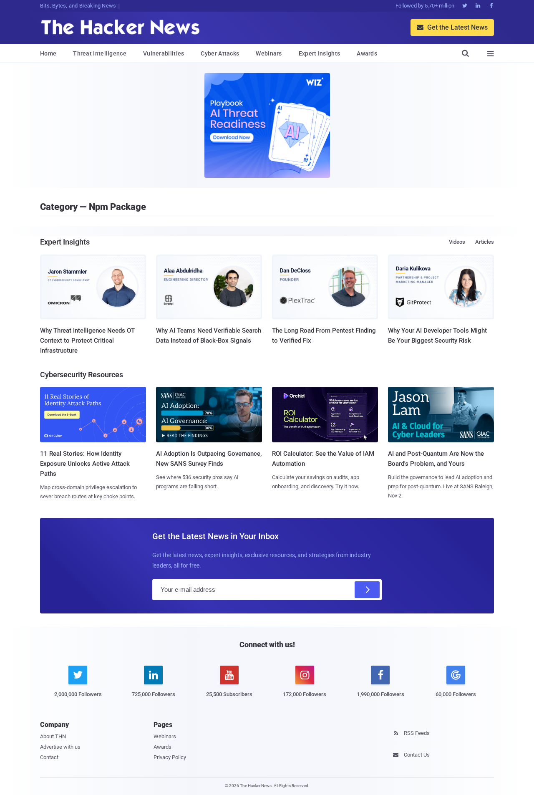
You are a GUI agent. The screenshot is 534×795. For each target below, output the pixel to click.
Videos (457, 242)
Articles (484, 242)
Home (48, 53)
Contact (49, 757)
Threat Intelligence (99, 53)
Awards (367, 53)
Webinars (269, 53)
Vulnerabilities (163, 53)
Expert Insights (319, 53)
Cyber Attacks (220, 53)
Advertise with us (60, 747)
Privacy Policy (170, 757)
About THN (53, 736)
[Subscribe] (367, 589)
